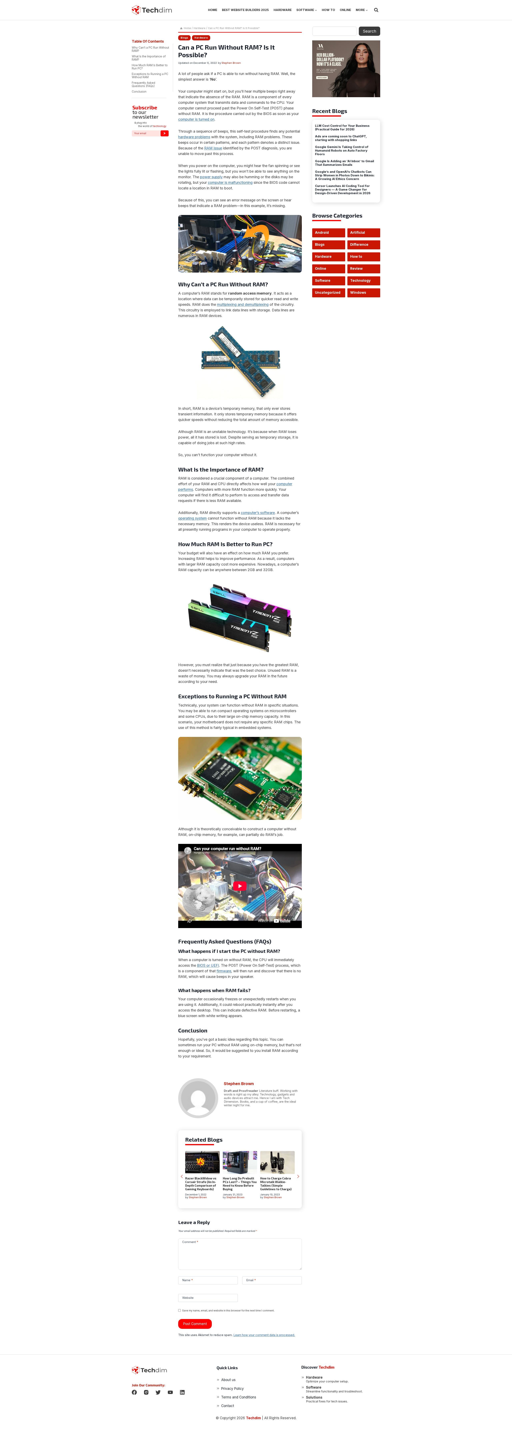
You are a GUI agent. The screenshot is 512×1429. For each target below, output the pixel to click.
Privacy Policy (232, 1389)
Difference (359, 245)
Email (251, 1280)
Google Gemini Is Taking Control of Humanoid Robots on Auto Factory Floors (341, 150)
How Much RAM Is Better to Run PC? (150, 66)
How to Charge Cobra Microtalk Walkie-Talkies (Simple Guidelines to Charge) (276, 1183)
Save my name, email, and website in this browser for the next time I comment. (228, 1310)
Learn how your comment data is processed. (264, 1335)
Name (187, 1280)
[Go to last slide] (182, 1176)
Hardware (283, 10)
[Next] (298, 1176)
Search (369, 31)
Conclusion (139, 91)
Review (356, 269)
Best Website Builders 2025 (245, 10)
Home (212, 10)
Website (188, 1298)
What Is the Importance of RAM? (149, 58)
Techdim (253, 1418)
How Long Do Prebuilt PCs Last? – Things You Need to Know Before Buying (240, 1183)
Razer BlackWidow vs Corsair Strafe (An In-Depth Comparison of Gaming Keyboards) (200, 1183)
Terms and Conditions (238, 1397)
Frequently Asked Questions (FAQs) (143, 84)
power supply (211, 177)
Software (322, 281)
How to (328, 10)
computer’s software (258, 513)
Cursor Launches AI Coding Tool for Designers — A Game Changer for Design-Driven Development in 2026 (342, 189)
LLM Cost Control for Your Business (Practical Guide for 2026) (342, 127)
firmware (224, 971)
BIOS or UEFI (208, 965)
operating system (192, 518)
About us (228, 1380)
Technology (360, 281)
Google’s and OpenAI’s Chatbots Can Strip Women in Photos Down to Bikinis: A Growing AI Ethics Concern (345, 175)
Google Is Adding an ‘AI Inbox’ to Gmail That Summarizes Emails (344, 163)
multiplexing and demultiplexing (243, 304)
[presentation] (202, 1162)
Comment (190, 1242)
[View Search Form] (376, 10)
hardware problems (194, 137)
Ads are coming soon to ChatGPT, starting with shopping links (341, 138)
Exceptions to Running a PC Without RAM (150, 75)
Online (345, 10)
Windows (358, 293)
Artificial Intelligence (360, 234)
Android (322, 233)
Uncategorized (327, 293)
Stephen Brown (231, 62)
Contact (227, 1406)
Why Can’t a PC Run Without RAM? (150, 49)
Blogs (184, 37)
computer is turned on (196, 119)
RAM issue (213, 148)
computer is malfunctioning (230, 182)
